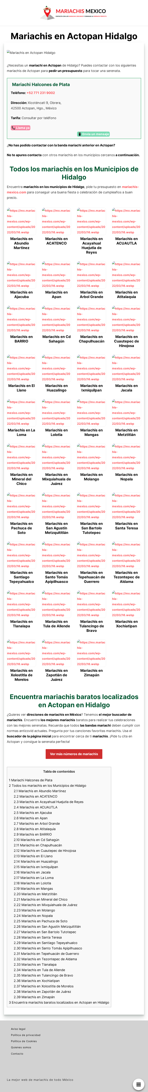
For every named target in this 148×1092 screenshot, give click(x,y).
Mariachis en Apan (31, 818)
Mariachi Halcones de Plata (30, 780)
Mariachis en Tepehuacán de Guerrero (46, 954)
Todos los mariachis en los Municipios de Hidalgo (47, 785)
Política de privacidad (26, 1035)
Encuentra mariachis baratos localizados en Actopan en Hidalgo (59, 1002)
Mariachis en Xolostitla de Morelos (43, 986)
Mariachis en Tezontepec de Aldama (45, 959)
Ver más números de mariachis (74, 754)
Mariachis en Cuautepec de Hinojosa (45, 851)
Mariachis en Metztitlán (35, 894)
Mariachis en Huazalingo (36, 861)
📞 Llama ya (21, 128)
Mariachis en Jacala (32, 872)
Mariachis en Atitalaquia (35, 829)
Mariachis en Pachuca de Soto (41, 921)
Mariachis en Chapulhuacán (38, 845)
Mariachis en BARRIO (33, 834)
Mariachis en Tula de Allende (39, 970)
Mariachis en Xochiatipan (37, 981)
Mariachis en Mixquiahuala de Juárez (45, 905)
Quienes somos (21, 1047)
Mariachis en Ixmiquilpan (36, 867)
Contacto (17, 1053)
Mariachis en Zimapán (34, 997)
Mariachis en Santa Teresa (38, 937)
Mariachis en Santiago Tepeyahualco (45, 943)
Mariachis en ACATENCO (35, 796)
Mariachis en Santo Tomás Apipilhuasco (48, 948)
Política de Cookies (24, 1041)
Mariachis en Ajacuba (33, 813)
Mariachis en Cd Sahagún (36, 840)
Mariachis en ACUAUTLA (35, 807)
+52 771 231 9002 (41, 93)
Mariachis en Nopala (33, 916)
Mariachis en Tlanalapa (35, 964)
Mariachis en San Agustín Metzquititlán (47, 926)
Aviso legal (18, 1028)
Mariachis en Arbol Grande (37, 823)
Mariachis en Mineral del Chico (41, 899)
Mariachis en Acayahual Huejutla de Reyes (48, 802)
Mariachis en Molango (34, 910)
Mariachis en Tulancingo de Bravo (43, 975)
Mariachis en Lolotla (32, 883)
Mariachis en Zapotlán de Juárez (42, 991)
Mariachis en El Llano (33, 856)
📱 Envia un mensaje (93, 134)
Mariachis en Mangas (33, 888)
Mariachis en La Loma (34, 878)
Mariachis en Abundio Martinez (40, 791)
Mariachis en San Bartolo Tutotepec (45, 932)
